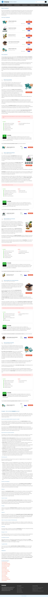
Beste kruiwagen (4, 568)
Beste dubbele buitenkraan (6, 563)
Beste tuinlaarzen (4, 576)
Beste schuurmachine (20, 592)
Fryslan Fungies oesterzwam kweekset (13, 41)
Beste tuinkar (4, 575)
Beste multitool (19, 588)
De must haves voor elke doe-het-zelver (37, 587)
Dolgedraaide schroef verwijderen (36, 588)
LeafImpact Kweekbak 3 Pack (12, 48)
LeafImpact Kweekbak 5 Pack (12, 21)
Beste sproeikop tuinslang (6, 571)
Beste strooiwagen (4, 572)
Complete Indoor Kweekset (10, 213)
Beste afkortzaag (19, 589)
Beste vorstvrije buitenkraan (6, 579)
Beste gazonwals (4, 567)
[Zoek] (45, 2)
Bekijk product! (29, 21)
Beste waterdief (4, 580)
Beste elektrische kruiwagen (6, 564)
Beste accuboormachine (20, 587)
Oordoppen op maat (35, 589)
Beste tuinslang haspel (5, 577)
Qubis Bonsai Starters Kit (10, 274)
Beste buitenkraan (4, 562)
